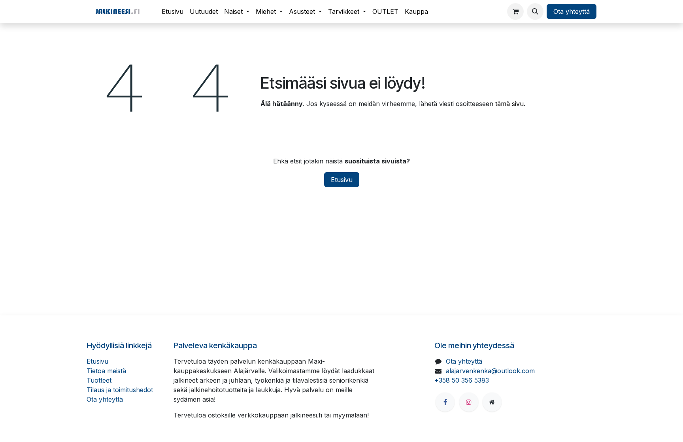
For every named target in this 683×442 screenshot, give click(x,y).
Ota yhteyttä (571, 11)
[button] (535, 11)
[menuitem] (172, 11)
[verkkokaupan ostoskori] (515, 11)
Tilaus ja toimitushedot (120, 390)
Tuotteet (99, 380)
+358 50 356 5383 (461, 380)
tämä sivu (509, 104)
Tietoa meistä (106, 371)
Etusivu (342, 180)
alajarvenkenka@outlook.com (490, 371)
